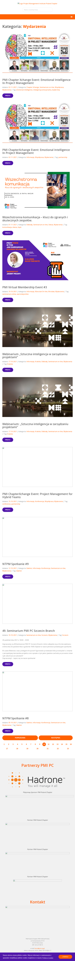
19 (27, 748)
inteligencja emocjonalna (42, 90)
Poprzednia (20, 738)
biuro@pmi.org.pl (40, 948)
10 (44, 744)
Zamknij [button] (65, 957)
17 (7, 748)
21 (48, 748)
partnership (62, 157)
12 (53, 744)
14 (62, 744)
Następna (55, 738)
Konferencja (39, 501)
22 (58, 748)
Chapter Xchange (32, 87)
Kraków (38, 361)
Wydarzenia (6, 90)
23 (68, 748)
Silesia (50, 225)
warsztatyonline (23, 294)
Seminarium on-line (47, 87)
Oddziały (29, 225)
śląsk (19, 227)
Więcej (7, 95)
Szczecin (45, 635)
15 (66, 744)
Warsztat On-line (41, 291)
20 (37, 748)
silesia (14, 227)
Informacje (30, 157)
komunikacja (7, 227)
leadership (56, 90)
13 (57, 744)
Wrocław (51, 291)
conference (6, 504)
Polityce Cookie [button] (47, 958)
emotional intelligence (24, 90)
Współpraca (59, 87)
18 (17, 748)
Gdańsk (29, 568)
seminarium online (9, 294)
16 (71, 744)
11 (48, 744)
